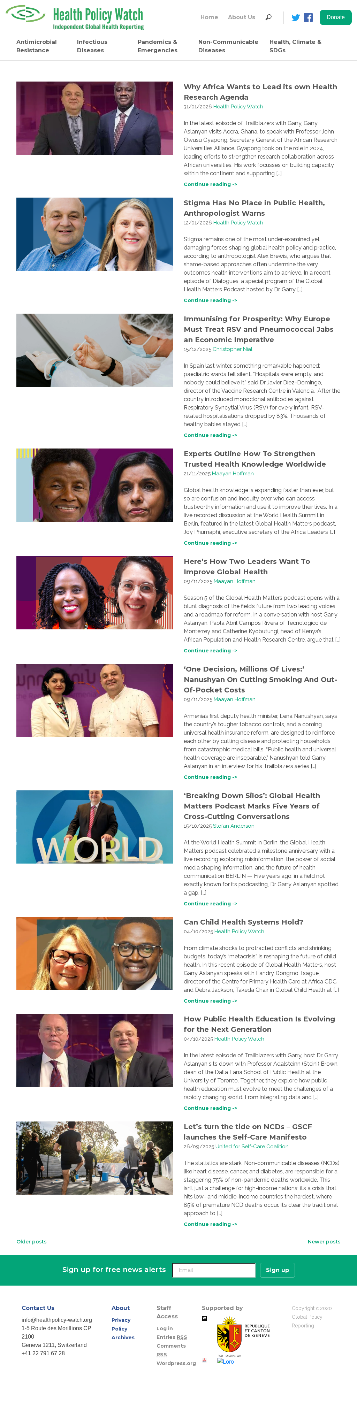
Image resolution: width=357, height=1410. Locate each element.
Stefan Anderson (234, 826)
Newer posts (324, 1242)
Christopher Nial (232, 349)
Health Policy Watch (238, 107)
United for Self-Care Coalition (252, 1146)
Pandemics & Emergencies (157, 46)
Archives (123, 1337)
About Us (241, 17)
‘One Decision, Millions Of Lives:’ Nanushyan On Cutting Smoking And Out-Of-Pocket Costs (260, 679)
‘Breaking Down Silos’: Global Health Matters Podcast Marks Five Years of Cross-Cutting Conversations (252, 806)
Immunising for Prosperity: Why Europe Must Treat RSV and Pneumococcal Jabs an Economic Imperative (259, 329)
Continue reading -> (210, 184)
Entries (172, 1337)
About (121, 1308)
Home (209, 17)
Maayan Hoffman (233, 473)
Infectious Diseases (92, 46)
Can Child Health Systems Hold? (243, 922)
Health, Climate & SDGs (295, 46)
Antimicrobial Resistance (36, 46)
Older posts (31, 1242)
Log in (165, 1328)
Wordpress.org (176, 1363)
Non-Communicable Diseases (228, 46)
